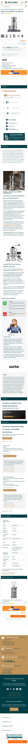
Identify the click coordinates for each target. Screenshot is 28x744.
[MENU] (2, 2)
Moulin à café (20, 9)
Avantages (4, 86)
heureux (13, 666)
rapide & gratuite (12, 649)
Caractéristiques (6, 516)
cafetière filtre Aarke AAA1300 (9, 224)
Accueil (2, 9)
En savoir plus (14, 709)
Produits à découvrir (7, 577)
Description (5, 146)
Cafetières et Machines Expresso (11, 9)
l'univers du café (15, 638)
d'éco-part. (24, 43)
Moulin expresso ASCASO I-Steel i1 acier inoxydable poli (12, 600)
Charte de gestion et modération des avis (10, 408)
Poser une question (7, 438)
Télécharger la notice (8, 573)
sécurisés (15, 657)
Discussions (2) (5, 422)
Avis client (4, 398)
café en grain (20, 270)
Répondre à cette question (10, 490)
